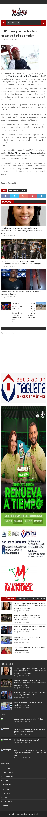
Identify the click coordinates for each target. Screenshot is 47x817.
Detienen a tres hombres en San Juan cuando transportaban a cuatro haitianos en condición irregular (21, 262)
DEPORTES (6, 768)
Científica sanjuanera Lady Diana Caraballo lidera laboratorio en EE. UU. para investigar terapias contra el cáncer (21, 230)
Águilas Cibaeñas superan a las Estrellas (28, 719)
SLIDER (24, 190)
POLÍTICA (6, 793)
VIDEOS (5, 806)
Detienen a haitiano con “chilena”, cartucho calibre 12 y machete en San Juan (21, 293)
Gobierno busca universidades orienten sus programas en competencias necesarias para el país (30, 753)
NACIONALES (7, 785)
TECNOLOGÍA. (7, 801)
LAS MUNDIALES (14, 190)
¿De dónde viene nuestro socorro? (26, 740)
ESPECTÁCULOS (8, 772)
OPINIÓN (6, 789)
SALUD (5, 797)
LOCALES (6, 780)
